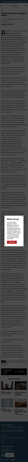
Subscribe (12, 242)
